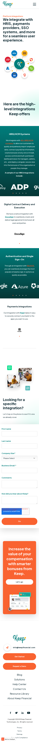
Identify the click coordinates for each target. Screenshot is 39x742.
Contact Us (19, 688)
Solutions (19, 679)
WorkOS (30, 266)
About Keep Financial (19, 698)
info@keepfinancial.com (24, 647)
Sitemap (19, 734)
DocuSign (9, 217)
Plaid (22, 313)
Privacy (19, 728)
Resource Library (19, 693)
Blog (19, 674)
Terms (19, 731)
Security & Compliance (19, 738)
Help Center (19, 684)
